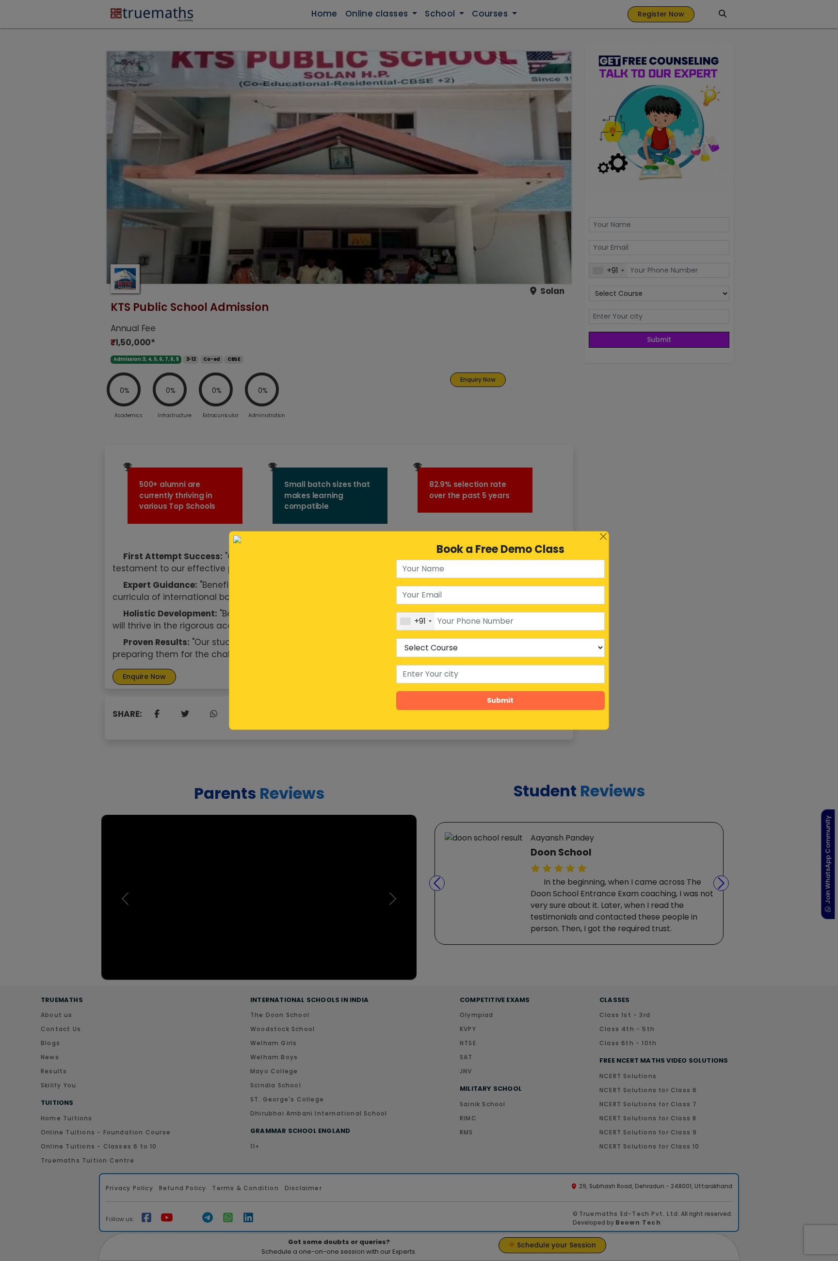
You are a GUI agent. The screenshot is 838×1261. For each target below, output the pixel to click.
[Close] (603, 537)
